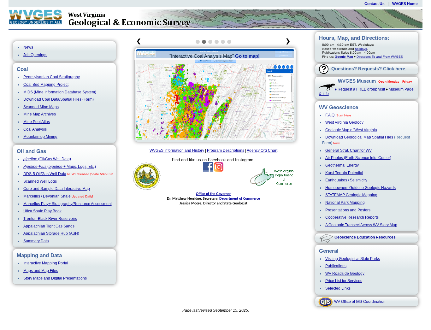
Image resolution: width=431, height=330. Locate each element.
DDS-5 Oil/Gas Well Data (44, 174)
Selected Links (338, 288)
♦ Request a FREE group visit (360, 89)
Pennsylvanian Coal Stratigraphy (51, 77)
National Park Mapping (345, 202)
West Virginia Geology (344, 122)
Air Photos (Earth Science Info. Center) (358, 158)
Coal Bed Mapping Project (45, 84)
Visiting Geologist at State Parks (352, 258)
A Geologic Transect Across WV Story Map (361, 225)
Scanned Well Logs (40, 181)
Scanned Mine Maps (41, 107)
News (28, 47)
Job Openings (35, 55)
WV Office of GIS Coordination (360, 301)
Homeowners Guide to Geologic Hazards (360, 188)
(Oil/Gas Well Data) (47, 159)
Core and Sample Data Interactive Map (56, 188)
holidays (361, 48)
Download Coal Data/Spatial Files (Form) (58, 99)
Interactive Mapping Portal (45, 263)
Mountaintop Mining (40, 136)
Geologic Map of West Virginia (351, 130)
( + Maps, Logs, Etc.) (59, 166)
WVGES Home (405, 4)
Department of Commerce (239, 199)
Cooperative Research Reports (352, 217)
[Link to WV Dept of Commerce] (272, 185)
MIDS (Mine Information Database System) (59, 92)
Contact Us (374, 4)
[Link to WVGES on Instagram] (218, 170)
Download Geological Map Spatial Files (359, 137)
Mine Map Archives (39, 114)
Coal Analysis (35, 129)
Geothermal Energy (342, 165)
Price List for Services (343, 281)
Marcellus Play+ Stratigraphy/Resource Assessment (67, 204)
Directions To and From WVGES (380, 56)
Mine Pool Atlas (36, 122)
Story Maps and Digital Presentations (55, 278)
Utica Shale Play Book (42, 211)
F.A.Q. (330, 115)
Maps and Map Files (40, 270)
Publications (335, 266)
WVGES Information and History (177, 150)
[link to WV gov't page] (147, 190)
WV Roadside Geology (344, 273)
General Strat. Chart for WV (348, 150)
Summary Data (36, 241)
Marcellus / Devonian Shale (47, 196)
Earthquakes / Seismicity (346, 180)
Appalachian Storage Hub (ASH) (51, 233)
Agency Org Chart (262, 150)
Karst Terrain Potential (344, 173)
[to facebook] (208, 170)
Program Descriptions (225, 150)
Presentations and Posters (347, 210)
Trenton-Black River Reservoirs (50, 218)
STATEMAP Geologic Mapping (351, 195)
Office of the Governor (213, 194)
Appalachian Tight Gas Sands (48, 226)
